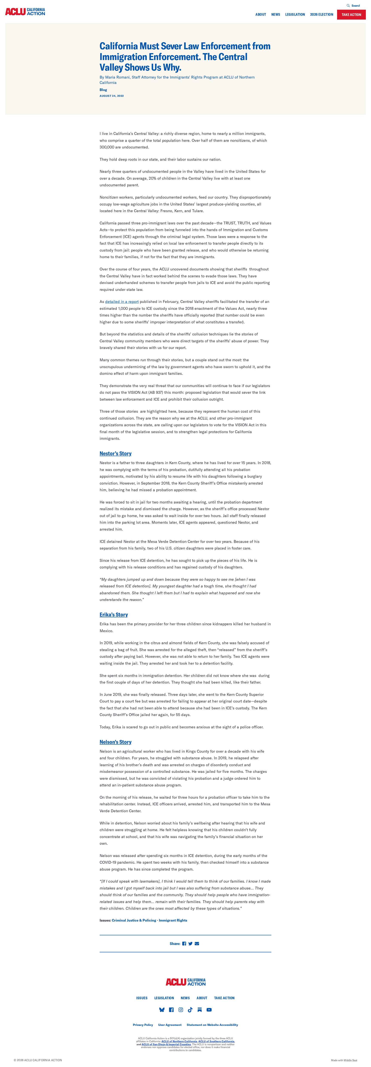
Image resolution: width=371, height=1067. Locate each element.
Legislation (295, 14)
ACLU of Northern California (179, 1041)
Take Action (351, 14)
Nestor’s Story (115, 453)
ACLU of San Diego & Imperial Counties (166, 1044)
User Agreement (170, 1025)
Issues (141, 998)
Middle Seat (350, 1060)
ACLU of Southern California (216, 1041)
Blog (103, 90)
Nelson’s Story (115, 741)
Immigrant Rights (173, 920)
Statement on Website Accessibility (212, 1025)
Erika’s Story (114, 614)
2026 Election (321, 14)
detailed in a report (122, 301)
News (275, 14)
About (260, 14)
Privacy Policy (143, 1025)
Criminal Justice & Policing (134, 920)
